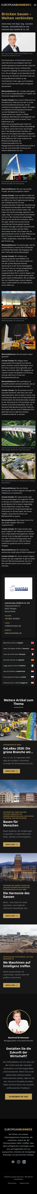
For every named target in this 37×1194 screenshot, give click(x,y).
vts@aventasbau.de (13, 626)
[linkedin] (24, 1161)
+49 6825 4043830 (12, 618)
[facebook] (13, 1161)
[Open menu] (33, 4)
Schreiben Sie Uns (18, 1096)
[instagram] (18, 1161)
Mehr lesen (10, 771)
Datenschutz (24, 1183)
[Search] (30, 5)
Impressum (12, 1183)
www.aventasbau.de (13, 633)
